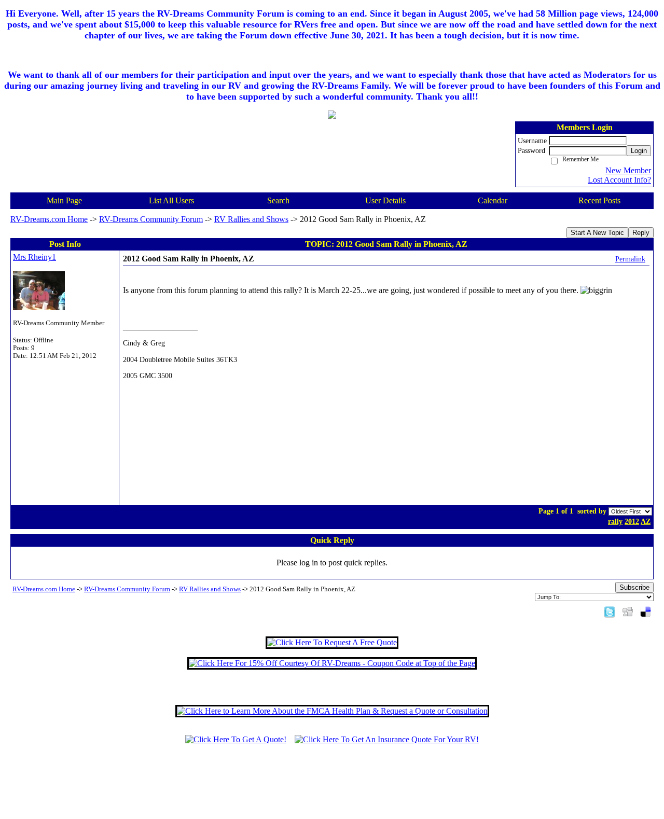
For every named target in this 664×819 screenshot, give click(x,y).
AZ (646, 521)
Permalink (630, 259)
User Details (385, 200)
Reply (640, 233)
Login (639, 151)
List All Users (171, 200)
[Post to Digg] (627, 611)
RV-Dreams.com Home (49, 219)
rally (615, 521)
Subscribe (634, 587)
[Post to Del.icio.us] (646, 611)
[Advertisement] (332, 786)
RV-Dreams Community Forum (151, 219)
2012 (632, 521)
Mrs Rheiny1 (34, 257)
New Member (628, 170)
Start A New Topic (597, 233)
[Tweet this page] (609, 611)
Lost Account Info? (619, 179)
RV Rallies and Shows (251, 219)
